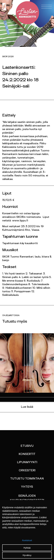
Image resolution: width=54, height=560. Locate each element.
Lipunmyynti (27, 462)
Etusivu (27, 446)
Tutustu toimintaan (27, 478)
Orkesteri (27, 470)
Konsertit (27, 454)
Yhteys (27, 487)
